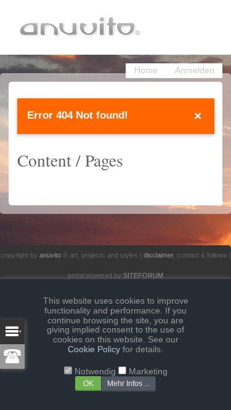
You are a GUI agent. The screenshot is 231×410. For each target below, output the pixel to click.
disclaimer (158, 255)
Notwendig (95, 371)
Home (146, 70)
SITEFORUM (143, 275)
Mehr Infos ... (128, 383)
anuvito (50, 255)
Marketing (148, 371)
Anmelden (194, 70)
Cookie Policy (94, 349)
